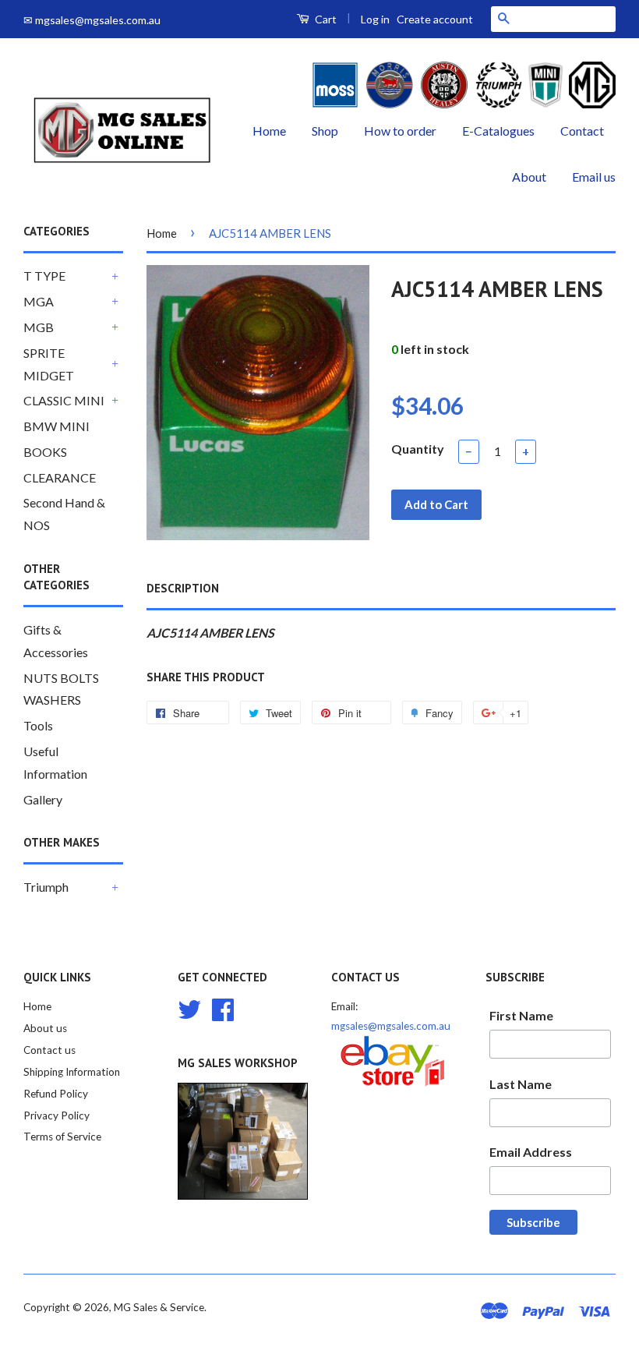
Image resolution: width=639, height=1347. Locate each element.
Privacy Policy (56, 1115)
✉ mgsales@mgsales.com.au (92, 20)
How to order (400, 130)
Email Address (530, 1151)
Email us (594, 176)
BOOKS (45, 451)
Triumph (46, 886)
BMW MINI (56, 426)
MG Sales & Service (159, 1307)
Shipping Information (71, 1072)
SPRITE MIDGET (48, 364)
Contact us (49, 1050)
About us (45, 1028)
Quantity (417, 448)
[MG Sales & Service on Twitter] (189, 1008)
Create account (435, 19)
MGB (38, 327)
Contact (582, 130)
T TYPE (44, 275)
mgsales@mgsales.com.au (390, 1026)
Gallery (42, 799)
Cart (324, 19)
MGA (38, 301)
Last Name (520, 1084)
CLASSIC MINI (63, 400)
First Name (521, 1015)
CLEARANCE (59, 477)
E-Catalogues (498, 130)
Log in (375, 19)
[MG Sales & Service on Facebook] (223, 1008)
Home (269, 130)
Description (183, 588)
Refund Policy (55, 1093)
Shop (325, 130)
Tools (38, 725)
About (529, 176)
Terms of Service (62, 1136)
